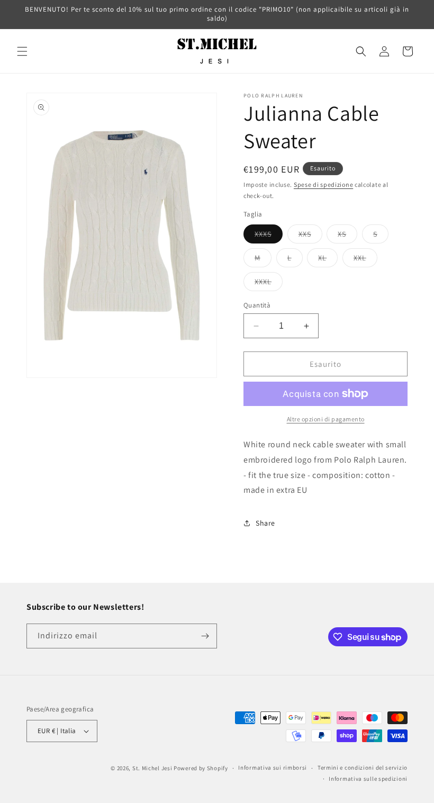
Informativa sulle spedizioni (368, 778)
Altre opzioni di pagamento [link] (326, 419)
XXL (365, 259)
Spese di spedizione (323, 184)
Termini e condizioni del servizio (363, 767)
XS (347, 236)
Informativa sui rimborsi (272, 767)
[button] (22, 51)
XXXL (269, 283)
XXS (310, 236)
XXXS (269, 236)
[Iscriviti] (204, 636)
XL (328, 259)
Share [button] (265, 523)
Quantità (256, 305)
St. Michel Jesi (152, 768)
